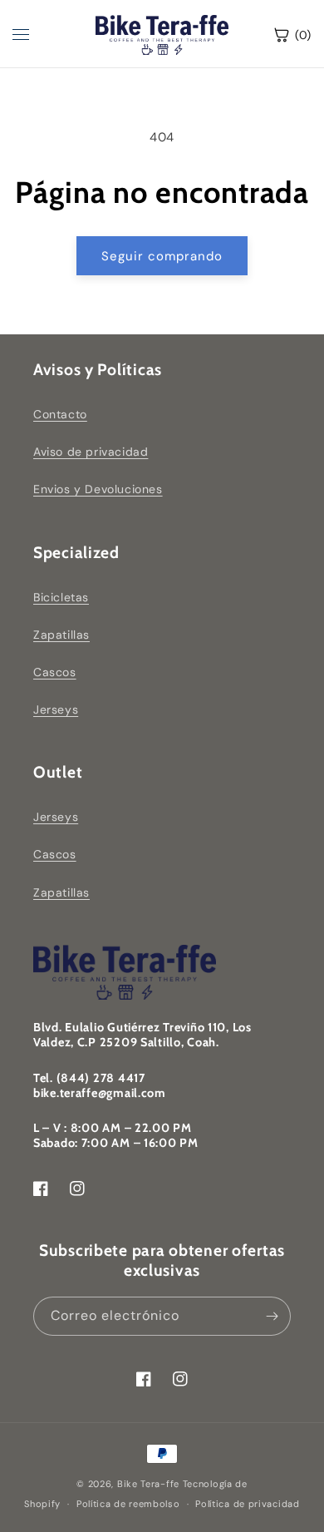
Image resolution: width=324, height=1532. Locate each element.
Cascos (54, 672)
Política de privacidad (247, 1504)
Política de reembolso (128, 1504)
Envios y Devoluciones (98, 489)
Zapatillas (61, 634)
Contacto (60, 414)
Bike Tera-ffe (148, 1484)
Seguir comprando (162, 256)
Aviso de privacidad (90, 451)
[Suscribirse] (271, 1316)
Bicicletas (61, 597)
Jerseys (55, 709)
